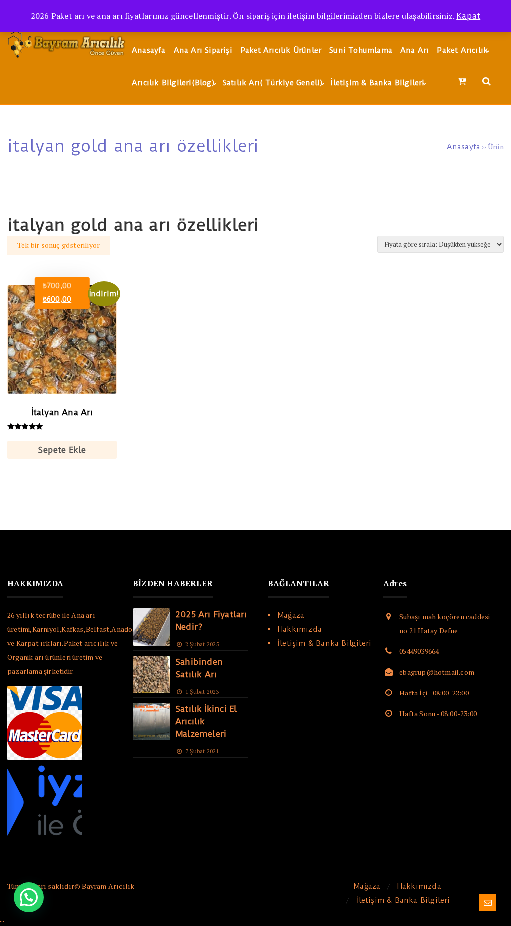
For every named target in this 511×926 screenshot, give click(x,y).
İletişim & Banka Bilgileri (324, 643)
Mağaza (291, 615)
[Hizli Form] (487, 902)
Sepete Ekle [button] (62, 450)
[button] (29, 897)
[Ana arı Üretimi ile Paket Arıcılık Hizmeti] (67, 58)
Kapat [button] (468, 16)
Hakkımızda (300, 629)
